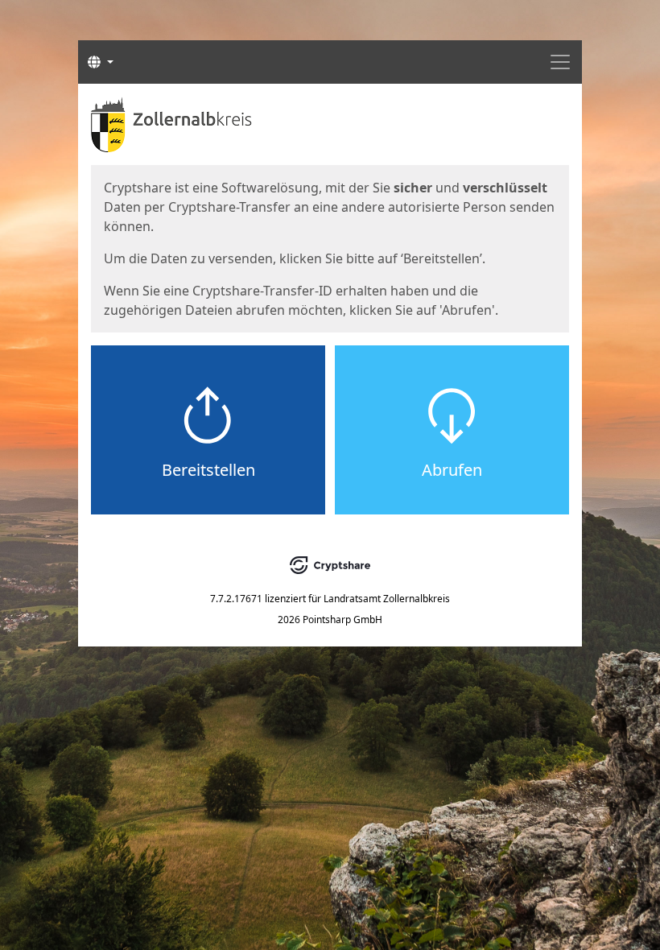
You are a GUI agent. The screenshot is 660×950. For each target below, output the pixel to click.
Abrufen (452, 470)
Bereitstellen (208, 470)
